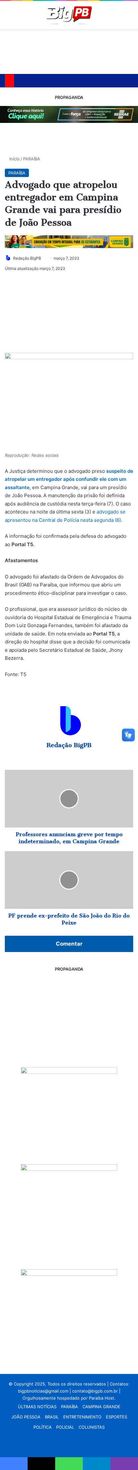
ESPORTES (116, 1416)
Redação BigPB (27, 258)
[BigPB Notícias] (69, 15)
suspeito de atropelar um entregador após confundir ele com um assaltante (69, 479)
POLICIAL (65, 1427)
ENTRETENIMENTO (82, 1416)
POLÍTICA (42, 1427)
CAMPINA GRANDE (101, 1406)
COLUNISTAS (92, 1427)
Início (14, 158)
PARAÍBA (31, 158)
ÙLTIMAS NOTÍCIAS (37, 1406)
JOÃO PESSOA (25, 1416)
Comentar (69, 944)
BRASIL (52, 1416)
